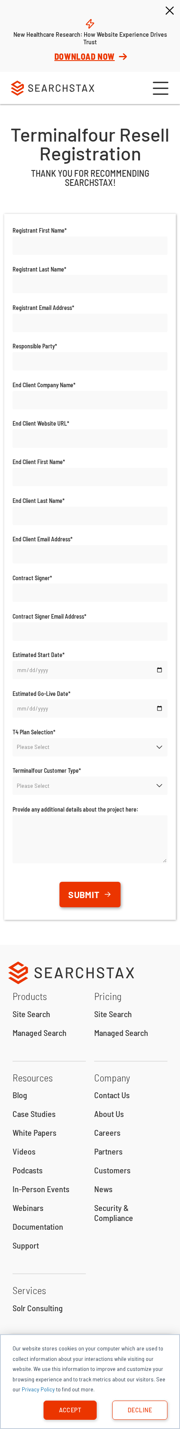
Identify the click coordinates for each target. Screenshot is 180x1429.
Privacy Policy (38, 1389)
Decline (140, 1410)
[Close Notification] (169, 10)
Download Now (84, 56)
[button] (159, 88)
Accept (70, 1410)
